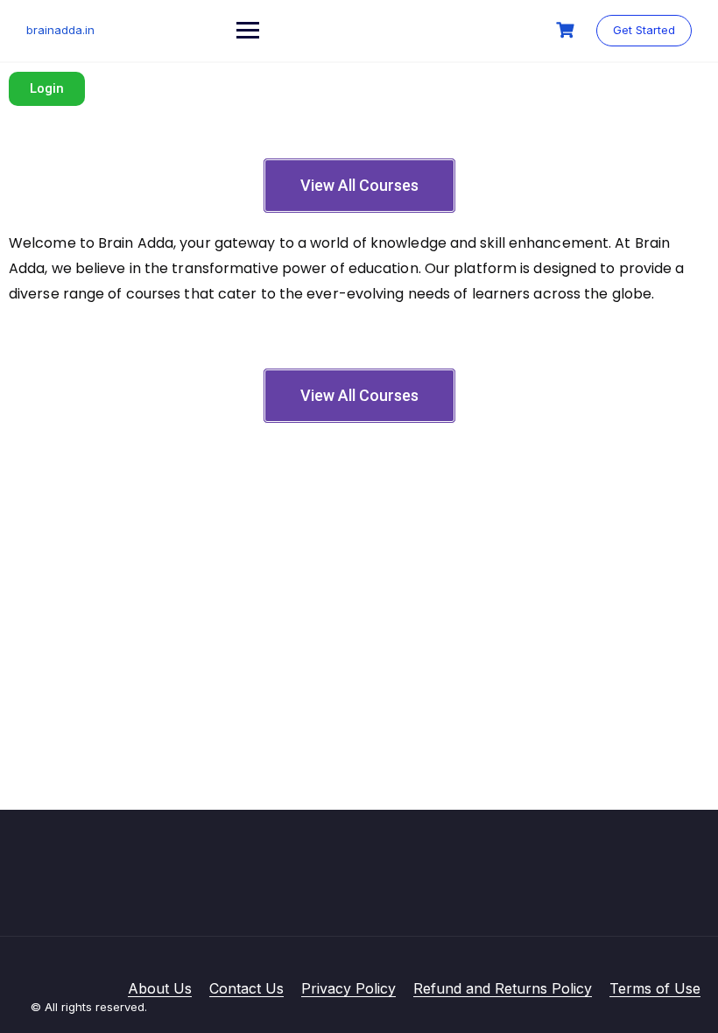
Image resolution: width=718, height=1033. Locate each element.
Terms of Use (654, 988)
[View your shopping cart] (567, 30)
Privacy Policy (348, 988)
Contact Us (246, 988)
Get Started (644, 30)
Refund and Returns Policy (502, 988)
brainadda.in (60, 30)
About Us (160, 988)
